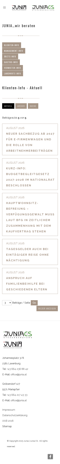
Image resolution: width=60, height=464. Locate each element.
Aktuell (8, 106)
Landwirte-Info (12, 73)
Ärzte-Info (10, 56)
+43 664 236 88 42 (17, 369)
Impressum (8, 409)
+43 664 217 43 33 (17, 394)
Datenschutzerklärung (14, 415)
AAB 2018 (8, 420)
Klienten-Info (11, 45)
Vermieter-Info (12, 67)
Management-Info (13, 50)
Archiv (21, 106)
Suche (33, 106)
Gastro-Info (11, 62)
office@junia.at (19, 374)
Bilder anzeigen (47, 308)
